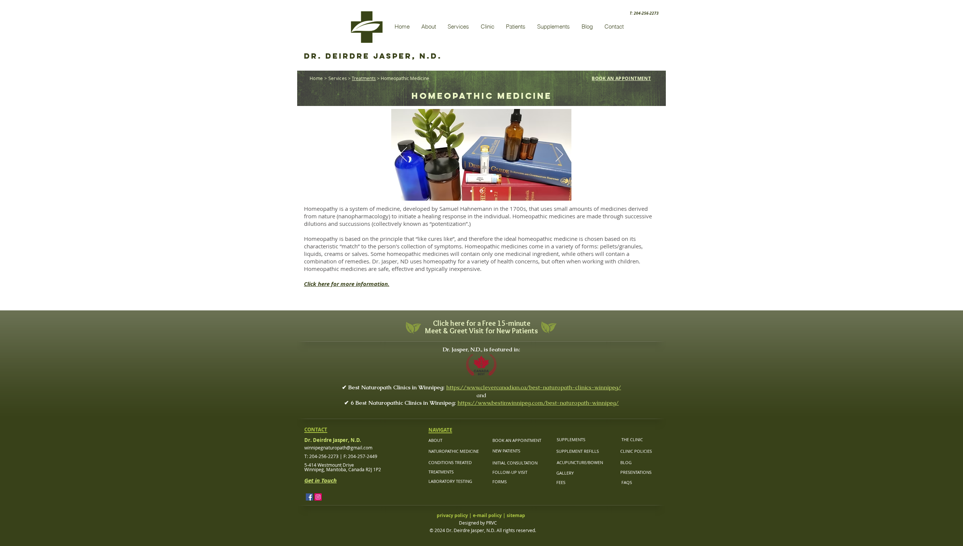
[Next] (559, 155)
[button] (428, 26)
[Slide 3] (490, 191)
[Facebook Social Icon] (309, 497)
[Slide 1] (471, 191)
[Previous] (403, 155)
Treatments (364, 78)
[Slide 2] (481, 191)
